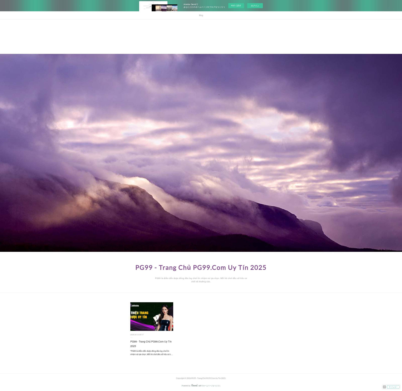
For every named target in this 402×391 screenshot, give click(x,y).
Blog (201, 15)
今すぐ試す (236, 5)
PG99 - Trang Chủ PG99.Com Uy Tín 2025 (201, 267)
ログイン (255, 5)
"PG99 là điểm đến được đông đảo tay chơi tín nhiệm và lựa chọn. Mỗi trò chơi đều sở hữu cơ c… (151, 353)
